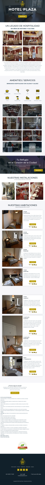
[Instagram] (21, 470)
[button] (2, 190)
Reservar (22, 16)
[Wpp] (27, 470)
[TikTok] (18, 470)
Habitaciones (28, 9)
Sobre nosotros (12, 9)
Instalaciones (23, 9)
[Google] (24, 470)
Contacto (33, 9)
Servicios (17, 9)
